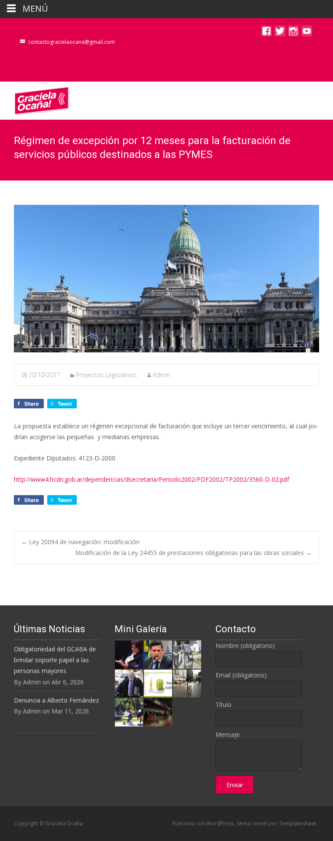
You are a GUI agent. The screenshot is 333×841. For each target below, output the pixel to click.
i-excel (259, 823)
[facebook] (266, 33)
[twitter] (279, 33)
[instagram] (293, 33)
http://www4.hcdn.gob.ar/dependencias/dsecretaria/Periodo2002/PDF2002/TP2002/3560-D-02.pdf (151, 479)
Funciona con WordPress (204, 823)
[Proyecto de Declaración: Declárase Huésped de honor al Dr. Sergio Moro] (158, 654)
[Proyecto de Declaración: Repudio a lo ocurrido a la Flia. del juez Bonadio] (129, 683)
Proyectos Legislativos (106, 375)
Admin (161, 375)
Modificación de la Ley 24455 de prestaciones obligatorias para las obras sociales (193, 553)
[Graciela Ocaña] (35, 99)
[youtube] (306, 33)
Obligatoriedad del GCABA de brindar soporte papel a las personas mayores (55, 660)
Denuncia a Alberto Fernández (56, 700)
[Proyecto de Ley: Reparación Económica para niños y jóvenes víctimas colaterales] (129, 654)
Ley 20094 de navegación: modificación (80, 542)
